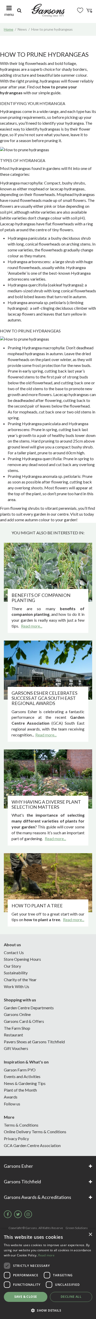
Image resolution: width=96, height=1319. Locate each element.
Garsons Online (17, 1014)
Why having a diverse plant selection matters (46, 804)
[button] (48, 1310)
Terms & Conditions (21, 1125)
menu (9, 14)
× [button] (90, 1234)
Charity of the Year (20, 979)
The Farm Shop (17, 1028)
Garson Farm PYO (20, 1069)
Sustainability (16, 972)
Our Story (12, 966)
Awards (10, 1096)
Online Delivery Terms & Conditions (35, 1131)
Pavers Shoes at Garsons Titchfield (34, 1041)
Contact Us (14, 952)
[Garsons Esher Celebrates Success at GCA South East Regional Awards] (48, 670)
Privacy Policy (16, 1138)
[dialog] (48, 1274)
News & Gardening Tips (25, 1083)
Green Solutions (77, 1228)
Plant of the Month (20, 1089)
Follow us (12, 1103)
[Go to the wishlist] (80, 10)
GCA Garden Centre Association (32, 1145)
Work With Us (16, 986)
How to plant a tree (37, 905)
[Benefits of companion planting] (48, 572)
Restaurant (13, 1034)
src (19, 10)
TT (18, 1214)
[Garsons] (48, 10)
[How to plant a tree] (48, 882)
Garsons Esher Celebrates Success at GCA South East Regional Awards (44, 698)
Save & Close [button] (25, 1296)
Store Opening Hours (22, 959)
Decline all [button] (71, 1296)
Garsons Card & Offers (24, 1021)
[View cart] (89, 10)
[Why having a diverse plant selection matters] (48, 778)
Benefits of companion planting (41, 597)
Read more (46, 1255)
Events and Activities (22, 1076)
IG (28, 1214)
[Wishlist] (80, 10)
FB (8, 1214)
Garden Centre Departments (29, 1007)
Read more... (31, 625)
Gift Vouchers (16, 1048)
